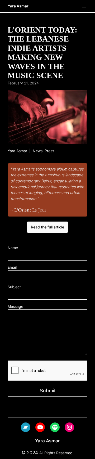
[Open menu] (84, 6)
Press (49, 150)
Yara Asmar (18, 6)
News (37, 150)
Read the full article (47, 227)
